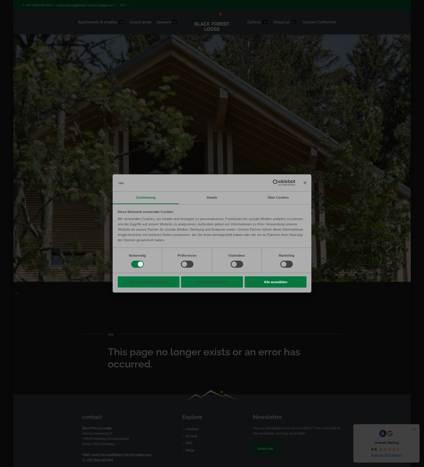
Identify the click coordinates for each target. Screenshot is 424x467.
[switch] (187, 264)
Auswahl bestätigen (212, 282)
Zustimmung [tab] (146, 197)
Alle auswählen (275, 282)
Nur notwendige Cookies (148, 282)
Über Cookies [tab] (278, 197)
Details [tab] (212, 197)
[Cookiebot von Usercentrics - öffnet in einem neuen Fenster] (276, 182)
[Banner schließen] (305, 182)
